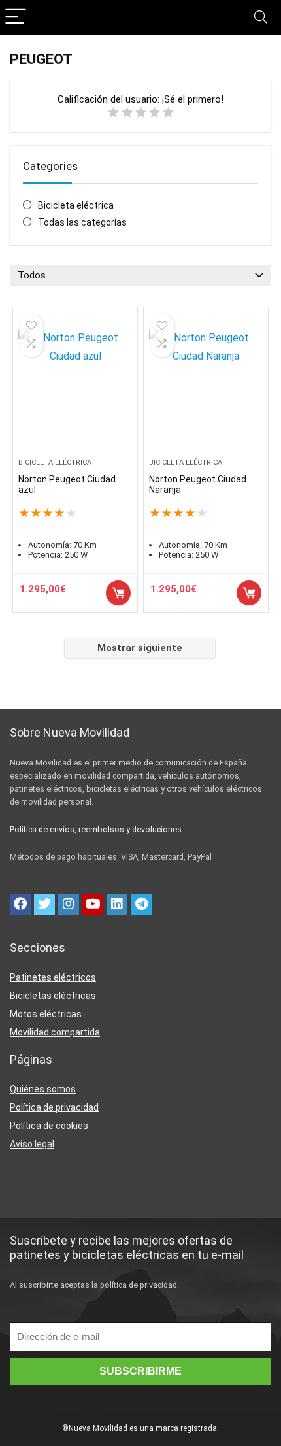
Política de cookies (49, 1125)
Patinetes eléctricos (53, 977)
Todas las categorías (82, 222)
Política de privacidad (54, 1107)
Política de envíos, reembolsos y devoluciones (96, 829)
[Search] (260, 17)
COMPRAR (118, 592)
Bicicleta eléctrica (76, 205)
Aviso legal (32, 1144)
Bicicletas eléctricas (53, 995)
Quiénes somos (43, 1089)
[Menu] (15, 17)
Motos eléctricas (46, 1014)
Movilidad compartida (55, 1032)
